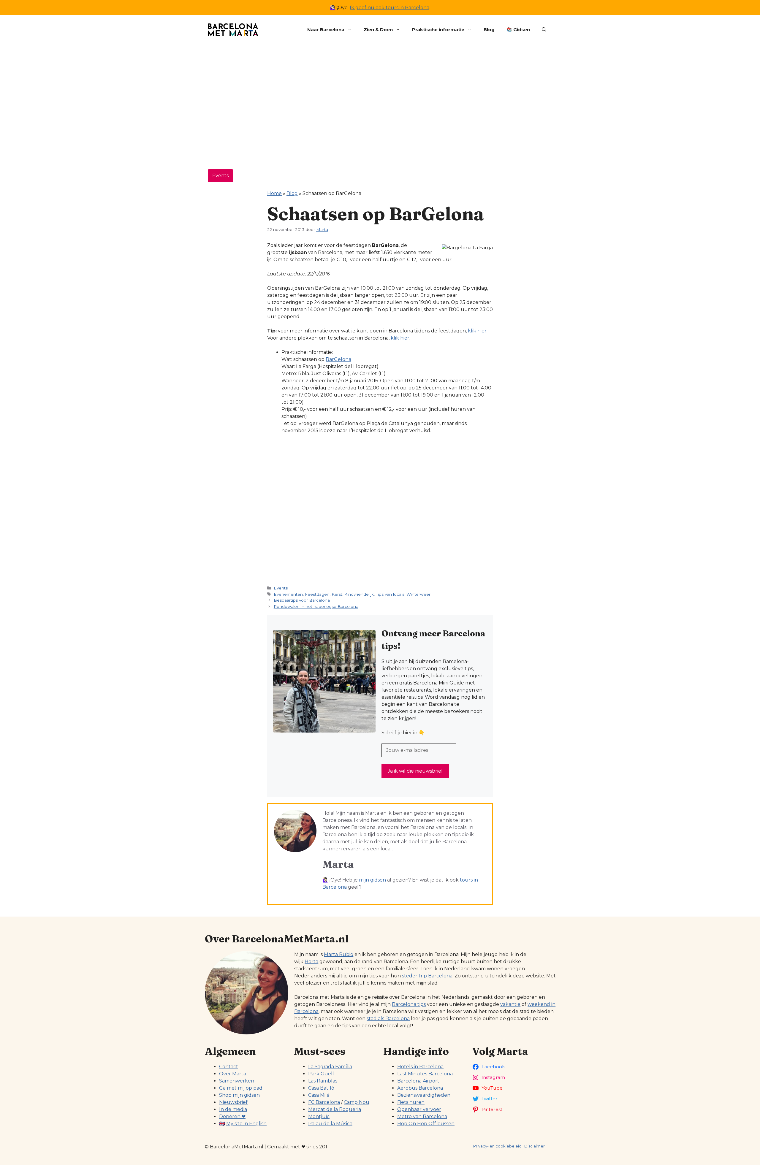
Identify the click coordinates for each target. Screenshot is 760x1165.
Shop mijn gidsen (239, 1095)
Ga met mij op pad (240, 1088)
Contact (228, 1066)
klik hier (477, 331)
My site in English (246, 1123)
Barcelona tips (409, 1004)
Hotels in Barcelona (420, 1066)
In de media (233, 1109)
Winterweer (418, 594)
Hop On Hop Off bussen (426, 1123)
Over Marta (232, 1074)
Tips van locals (390, 594)
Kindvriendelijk (359, 594)
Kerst (337, 594)
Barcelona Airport (418, 1081)
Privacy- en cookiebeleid (497, 1146)
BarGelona (338, 359)
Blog (489, 29)
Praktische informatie (438, 29)
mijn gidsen (372, 880)
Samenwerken (236, 1081)
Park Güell (321, 1074)
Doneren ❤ (232, 1116)
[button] (544, 30)
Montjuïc (319, 1116)
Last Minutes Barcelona (425, 1074)
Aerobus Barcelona (420, 1088)
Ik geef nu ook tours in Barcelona (389, 7)
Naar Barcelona (325, 29)
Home (274, 193)
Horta (311, 961)
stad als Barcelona (388, 1018)
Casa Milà (319, 1095)
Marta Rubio (338, 954)
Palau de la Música (330, 1123)
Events (220, 175)
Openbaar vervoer (419, 1109)
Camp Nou (356, 1102)
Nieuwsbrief (233, 1102)
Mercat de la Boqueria (334, 1109)
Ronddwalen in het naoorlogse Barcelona (316, 606)
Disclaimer (534, 1146)
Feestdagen (317, 594)
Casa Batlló (321, 1088)
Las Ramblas (322, 1081)
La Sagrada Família (330, 1066)
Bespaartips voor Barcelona (302, 600)
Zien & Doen (378, 29)
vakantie (510, 1004)
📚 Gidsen (518, 29)
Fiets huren (411, 1102)
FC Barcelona (324, 1102)
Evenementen (288, 594)
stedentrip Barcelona (426, 976)
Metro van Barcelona (422, 1116)
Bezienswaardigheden (423, 1095)
